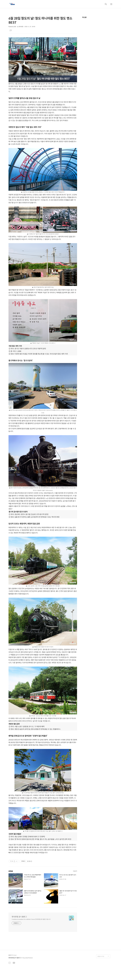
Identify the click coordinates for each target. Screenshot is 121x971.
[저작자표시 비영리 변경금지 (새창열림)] (29, 861)
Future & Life (12, 26)
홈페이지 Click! (13, 955)
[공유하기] (14, 861)
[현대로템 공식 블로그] (12, 4)
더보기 (75, 871)
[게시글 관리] (17, 861)
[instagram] (10, 963)
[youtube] (14, 963)
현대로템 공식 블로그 (19, 917)
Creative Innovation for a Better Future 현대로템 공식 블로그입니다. (31, 919)
